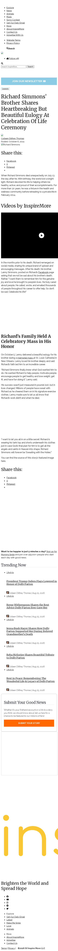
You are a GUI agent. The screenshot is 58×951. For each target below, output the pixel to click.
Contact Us (11, 32)
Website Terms (13, 40)
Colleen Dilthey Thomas (12, 138)
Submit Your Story (29, 723)
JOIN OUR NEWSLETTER (29, 81)
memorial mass (25, 358)
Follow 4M (13, 58)
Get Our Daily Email (15, 23)
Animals (10, 14)
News (9, 10)
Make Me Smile (13, 923)
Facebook (43, 272)
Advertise (10, 940)
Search (11, 48)
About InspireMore (15, 29)
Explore (10, 7)
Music (9, 17)
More (8, 26)
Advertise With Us (14, 35)
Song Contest (13, 20)
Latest (9, 920)
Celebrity (5, 89)
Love (8, 926)
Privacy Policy (13, 43)
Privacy (11, 948)
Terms (4, 948)
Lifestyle (10, 572)
